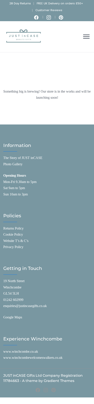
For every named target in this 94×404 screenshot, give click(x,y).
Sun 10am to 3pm (15, 194)
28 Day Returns (20, 3)
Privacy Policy (13, 247)
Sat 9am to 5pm (14, 188)
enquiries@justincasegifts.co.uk (25, 306)
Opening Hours (14, 175)
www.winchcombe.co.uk (20, 351)
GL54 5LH (11, 293)
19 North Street (13, 281)
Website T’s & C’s (15, 241)
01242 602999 (13, 300)
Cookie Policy (13, 234)
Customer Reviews (48, 10)
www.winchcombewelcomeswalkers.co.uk (33, 357)
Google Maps (12, 317)
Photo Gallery (13, 164)
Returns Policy (13, 228)
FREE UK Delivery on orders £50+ (60, 3)
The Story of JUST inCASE (22, 158)
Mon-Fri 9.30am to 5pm (20, 182)
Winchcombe (12, 287)
